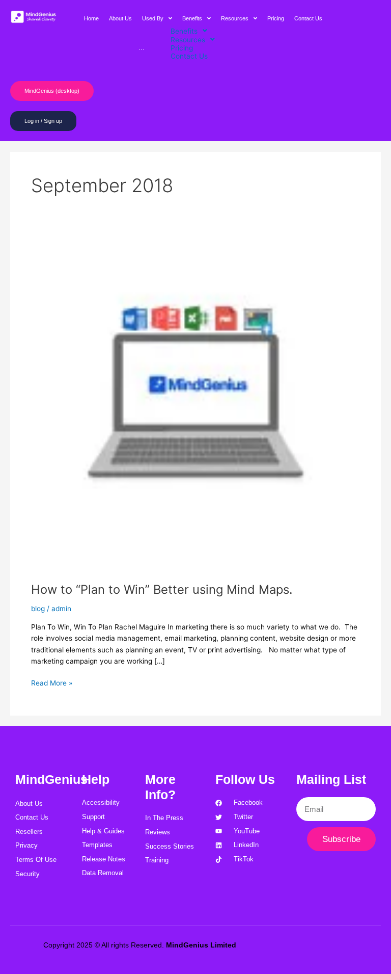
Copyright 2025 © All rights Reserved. (139, 945)
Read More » (51, 682)
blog (38, 608)
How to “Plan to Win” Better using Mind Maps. (162, 589)
